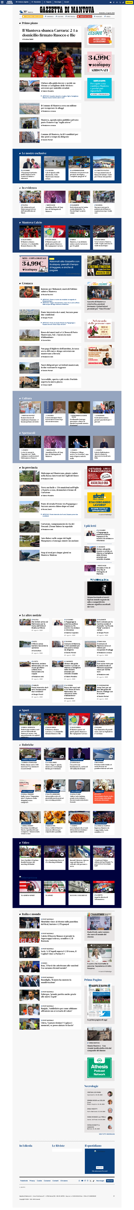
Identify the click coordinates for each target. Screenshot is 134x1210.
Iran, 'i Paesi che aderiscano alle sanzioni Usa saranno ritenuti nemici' (59, 966)
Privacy (32, 1181)
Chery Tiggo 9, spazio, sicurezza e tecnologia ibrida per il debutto (53, 767)
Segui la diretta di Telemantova (101, 898)
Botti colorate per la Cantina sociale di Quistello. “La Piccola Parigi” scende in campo (79, 210)
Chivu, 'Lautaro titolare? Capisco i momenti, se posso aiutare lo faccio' (57, 1024)
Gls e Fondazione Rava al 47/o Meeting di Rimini (54, 861)
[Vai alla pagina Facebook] (114, 2)
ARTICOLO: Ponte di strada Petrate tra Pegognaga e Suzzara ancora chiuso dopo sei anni (59, 323)
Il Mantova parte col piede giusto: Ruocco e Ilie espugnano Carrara (54, 244)
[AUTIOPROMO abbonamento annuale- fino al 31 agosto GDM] (99, 62)
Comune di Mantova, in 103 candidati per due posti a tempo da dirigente (59, 135)
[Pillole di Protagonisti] (99, 946)
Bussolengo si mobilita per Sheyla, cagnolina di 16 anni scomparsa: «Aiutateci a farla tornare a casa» (30, 831)
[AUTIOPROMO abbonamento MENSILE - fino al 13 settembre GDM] (99, 88)
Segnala (48, 2)
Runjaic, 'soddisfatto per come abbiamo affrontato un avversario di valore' (59, 1009)
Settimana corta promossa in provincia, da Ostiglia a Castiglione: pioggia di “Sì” (79, 174)
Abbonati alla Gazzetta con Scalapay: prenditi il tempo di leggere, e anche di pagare (64, 266)
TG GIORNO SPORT (28, 895)
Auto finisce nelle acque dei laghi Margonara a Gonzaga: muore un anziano (59, 539)
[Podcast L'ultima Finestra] (99, 266)
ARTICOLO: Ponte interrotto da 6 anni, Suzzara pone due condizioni (60, 515)
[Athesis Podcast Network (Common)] (99, 1068)
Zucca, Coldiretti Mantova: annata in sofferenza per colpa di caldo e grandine (53, 830)
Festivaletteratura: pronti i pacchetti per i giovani (102, 420)
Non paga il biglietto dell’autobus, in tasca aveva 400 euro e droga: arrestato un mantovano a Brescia (60, 351)
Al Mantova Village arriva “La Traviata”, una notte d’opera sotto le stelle (79, 455)
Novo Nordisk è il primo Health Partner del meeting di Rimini (29, 862)
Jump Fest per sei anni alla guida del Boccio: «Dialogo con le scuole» (105, 690)
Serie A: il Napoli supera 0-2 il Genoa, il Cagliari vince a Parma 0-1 (58, 952)
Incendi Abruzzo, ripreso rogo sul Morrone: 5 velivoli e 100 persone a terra (79, 863)
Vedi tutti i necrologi (107, 1134)
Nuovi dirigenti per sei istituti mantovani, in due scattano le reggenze (60, 366)
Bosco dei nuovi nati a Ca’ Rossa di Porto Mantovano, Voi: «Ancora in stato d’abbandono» (59, 335)
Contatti (55, 1181)
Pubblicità (24, 1181)
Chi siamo (64, 1181)
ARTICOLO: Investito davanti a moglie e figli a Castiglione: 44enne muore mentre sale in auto (60, 97)
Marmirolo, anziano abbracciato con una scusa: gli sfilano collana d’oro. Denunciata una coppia (40, 669)
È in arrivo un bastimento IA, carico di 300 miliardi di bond (79, 767)
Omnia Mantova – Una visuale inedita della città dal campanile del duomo (99, 1048)
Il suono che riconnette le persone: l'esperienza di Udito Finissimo (99, 966)
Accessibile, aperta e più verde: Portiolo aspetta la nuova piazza (59, 380)
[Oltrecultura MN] (99, 914)
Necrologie (57, 2)
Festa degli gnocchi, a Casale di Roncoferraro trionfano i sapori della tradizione (79, 830)
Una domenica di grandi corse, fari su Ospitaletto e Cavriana (103, 731)
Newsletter (37, 2)
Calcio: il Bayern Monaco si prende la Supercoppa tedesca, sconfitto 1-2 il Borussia (57, 938)
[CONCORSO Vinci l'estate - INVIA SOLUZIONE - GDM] (99, 35)
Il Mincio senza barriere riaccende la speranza (40, 646)
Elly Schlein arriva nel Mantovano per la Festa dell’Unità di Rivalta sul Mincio (28, 210)
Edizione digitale (22, 2)
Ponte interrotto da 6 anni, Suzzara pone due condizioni (59, 313)
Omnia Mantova (94, 1043)
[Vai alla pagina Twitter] (120, 2)
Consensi (47, 1181)
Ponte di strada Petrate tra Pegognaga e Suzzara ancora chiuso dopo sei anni (59, 505)
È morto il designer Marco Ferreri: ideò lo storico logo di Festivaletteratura (54, 419)
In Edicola (25, 1146)
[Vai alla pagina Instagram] (117, 2)
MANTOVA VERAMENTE (78, 895)
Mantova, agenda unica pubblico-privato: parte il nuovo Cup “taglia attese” (60, 121)
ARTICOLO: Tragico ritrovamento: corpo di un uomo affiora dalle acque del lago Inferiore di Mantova (61, 303)
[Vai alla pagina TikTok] (123, 2)
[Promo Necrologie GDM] (99, 329)
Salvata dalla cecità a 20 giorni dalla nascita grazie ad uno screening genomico (54, 798)
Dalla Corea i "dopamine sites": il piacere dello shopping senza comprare (30, 799)
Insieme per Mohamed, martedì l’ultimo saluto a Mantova (59, 290)
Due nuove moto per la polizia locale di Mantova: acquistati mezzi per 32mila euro (103, 210)
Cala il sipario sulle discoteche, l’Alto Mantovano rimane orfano (52, 175)
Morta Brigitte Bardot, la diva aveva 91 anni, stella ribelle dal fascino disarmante (103, 798)
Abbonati (129, 2)
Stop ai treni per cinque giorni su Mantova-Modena (56, 553)
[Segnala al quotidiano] (79, 1181)
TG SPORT (49, 895)
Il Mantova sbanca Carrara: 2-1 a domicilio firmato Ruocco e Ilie (50, 33)
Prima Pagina (93, 980)
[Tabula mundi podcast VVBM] (99, 355)
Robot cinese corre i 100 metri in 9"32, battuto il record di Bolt (30, 767)
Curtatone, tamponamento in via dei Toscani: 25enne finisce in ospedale (57, 525)
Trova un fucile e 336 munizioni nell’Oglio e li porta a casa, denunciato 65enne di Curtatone (60, 490)
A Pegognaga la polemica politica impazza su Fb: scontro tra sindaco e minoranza (29, 175)
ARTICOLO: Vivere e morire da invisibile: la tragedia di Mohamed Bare (59, 300)
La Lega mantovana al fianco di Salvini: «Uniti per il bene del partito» (103, 174)
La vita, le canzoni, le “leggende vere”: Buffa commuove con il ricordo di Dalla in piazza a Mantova (29, 455)
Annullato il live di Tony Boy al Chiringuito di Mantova (54, 209)
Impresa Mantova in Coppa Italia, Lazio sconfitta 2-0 (101, 830)
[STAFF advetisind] (99, 502)
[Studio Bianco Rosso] (99, 476)
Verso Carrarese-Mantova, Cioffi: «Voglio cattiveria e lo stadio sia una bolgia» (103, 244)
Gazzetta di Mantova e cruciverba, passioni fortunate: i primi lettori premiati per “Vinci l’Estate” (99, 305)
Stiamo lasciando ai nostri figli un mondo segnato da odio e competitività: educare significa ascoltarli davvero (98, 602)
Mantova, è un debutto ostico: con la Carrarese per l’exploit (79, 244)
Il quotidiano (93, 1146)
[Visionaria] (99, 580)
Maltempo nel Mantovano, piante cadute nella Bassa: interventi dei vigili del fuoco (60, 474)
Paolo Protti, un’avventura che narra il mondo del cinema (98, 934)
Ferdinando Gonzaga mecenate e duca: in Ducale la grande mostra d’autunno (79, 422)
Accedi (66, 2)
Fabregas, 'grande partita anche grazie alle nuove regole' (58, 995)
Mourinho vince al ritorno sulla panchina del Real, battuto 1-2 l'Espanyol (59, 923)
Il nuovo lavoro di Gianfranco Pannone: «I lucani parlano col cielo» (30, 420)
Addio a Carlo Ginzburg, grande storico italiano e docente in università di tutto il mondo (79, 799)
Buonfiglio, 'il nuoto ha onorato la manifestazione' (56, 981)
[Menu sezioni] (2, 2)
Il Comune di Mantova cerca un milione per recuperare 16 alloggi (59, 106)
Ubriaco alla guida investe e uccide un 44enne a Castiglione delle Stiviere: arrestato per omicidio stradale (58, 85)
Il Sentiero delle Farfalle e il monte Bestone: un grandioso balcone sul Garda (103, 766)
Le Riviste (58, 1146)
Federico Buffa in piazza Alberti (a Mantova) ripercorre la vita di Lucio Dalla (102, 455)
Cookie (39, 1181)
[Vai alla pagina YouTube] (111, 2)
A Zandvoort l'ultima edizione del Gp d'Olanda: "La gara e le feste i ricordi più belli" (103, 863)
